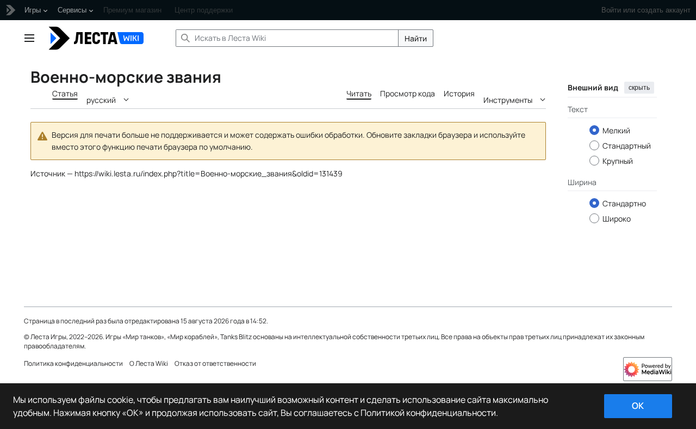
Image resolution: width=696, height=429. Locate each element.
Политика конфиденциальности (73, 363)
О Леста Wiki (148, 363)
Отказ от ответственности (215, 363)
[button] (29, 38)
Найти (416, 38)
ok (638, 406)
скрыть (639, 87)
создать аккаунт (664, 10)
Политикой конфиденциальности (428, 413)
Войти (611, 10)
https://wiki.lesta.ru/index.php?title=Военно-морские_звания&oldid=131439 (208, 173)
